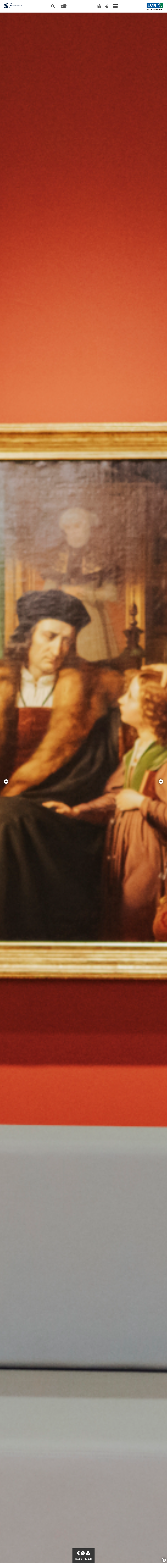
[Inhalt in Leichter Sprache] (99, 6)
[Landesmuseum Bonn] (13, 6)
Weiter (161, 781)
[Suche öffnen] (53, 6)
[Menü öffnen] (115, 6)
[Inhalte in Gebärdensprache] (106, 6)
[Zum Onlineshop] (63, 6)
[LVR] (155, 7)
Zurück (6, 781)
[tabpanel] (83, 781)
